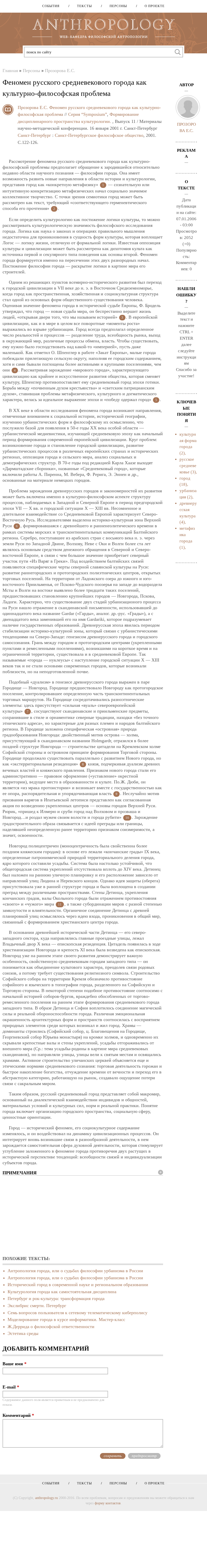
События (51, 6)
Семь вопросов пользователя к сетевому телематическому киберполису (77, 1312)
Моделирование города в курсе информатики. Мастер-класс (66, 1319)
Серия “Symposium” (87, 114)
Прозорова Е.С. (60, 70)
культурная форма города (188, 440)
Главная (10, 70)
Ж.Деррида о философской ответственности (51, 1326)
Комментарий (18, 1415)
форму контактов (108, 1503)
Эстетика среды (23, 1333)
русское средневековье (187, 465)
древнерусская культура (188, 509)
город (184, 478)
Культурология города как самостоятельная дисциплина (62, 1291)
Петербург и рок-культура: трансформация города (56, 1298)
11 (60, 904)
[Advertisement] (83, 1216)
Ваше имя (15, 1363)
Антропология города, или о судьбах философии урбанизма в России (75, 1270)
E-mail (11, 1387)
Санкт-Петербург (34, 135)
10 (127, 818)
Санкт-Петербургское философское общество (99, 135)
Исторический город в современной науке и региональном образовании (78, 1284)
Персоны (116, 6)
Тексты (82, 6)
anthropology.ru (46, 1498)
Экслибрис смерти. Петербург (37, 1305)
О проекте (153, 6)
